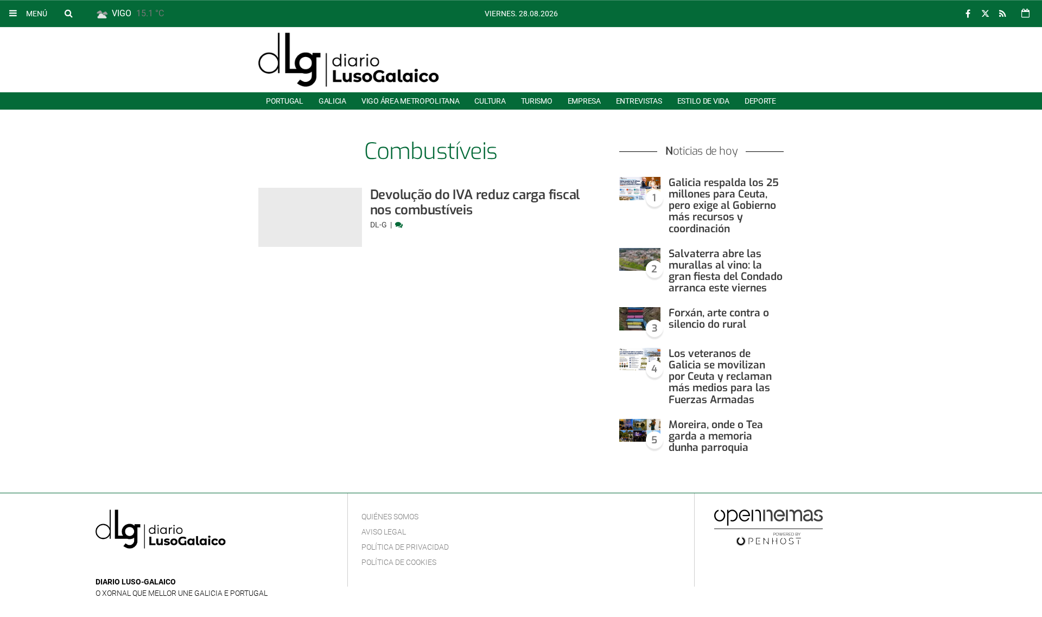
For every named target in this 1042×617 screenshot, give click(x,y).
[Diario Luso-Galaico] (348, 60)
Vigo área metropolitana (410, 101)
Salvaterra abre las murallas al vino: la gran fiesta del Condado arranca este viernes (726, 271)
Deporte (760, 101)
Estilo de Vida (703, 101)
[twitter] (985, 14)
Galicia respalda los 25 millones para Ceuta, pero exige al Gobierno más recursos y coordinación (724, 206)
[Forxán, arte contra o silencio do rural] (639, 318)
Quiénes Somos (389, 516)
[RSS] (1002, 14)
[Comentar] (399, 224)
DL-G (379, 224)
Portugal (284, 101)
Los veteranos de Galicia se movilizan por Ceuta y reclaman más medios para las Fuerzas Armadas (720, 376)
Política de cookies (398, 562)
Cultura (489, 101)
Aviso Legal (383, 531)
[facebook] (967, 14)
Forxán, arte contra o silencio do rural (719, 318)
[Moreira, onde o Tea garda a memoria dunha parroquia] (639, 430)
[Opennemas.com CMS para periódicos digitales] (768, 527)
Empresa (584, 101)
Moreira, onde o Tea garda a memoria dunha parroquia (716, 436)
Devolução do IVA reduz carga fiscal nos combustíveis (475, 202)
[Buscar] (68, 13)
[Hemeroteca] (1025, 13)
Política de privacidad (405, 547)
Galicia (332, 101)
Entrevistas (639, 101)
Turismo (536, 101)
